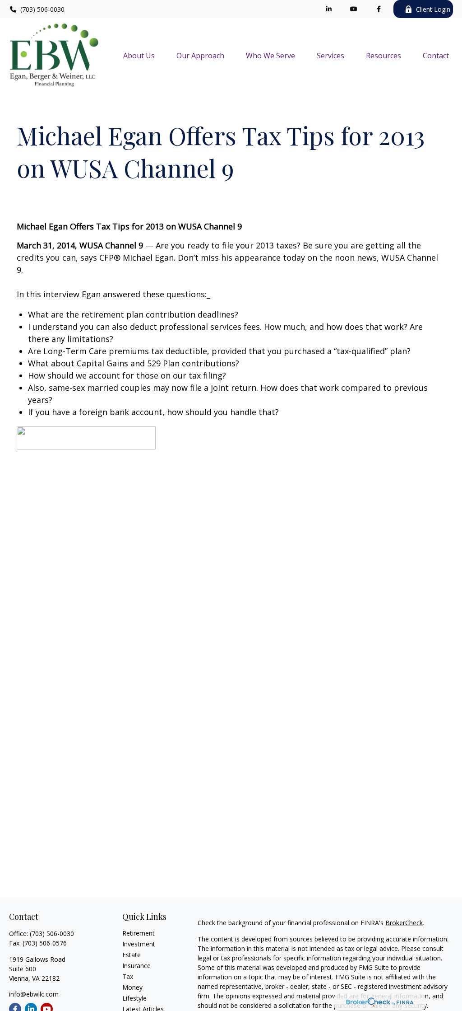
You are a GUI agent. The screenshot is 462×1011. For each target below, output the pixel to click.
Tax (127, 976)
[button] (139, 55)
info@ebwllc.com (34, 994)
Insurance (136, 965)
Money (132, 987)
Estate (131, 954)
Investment (138, 944)
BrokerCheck (404, 922)
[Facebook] (379, 9)
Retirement (138, 933)
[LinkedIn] (329, 9)
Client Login (433, 9)
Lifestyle (134, 998)
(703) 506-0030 (42, 9)
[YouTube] (354, 9)
